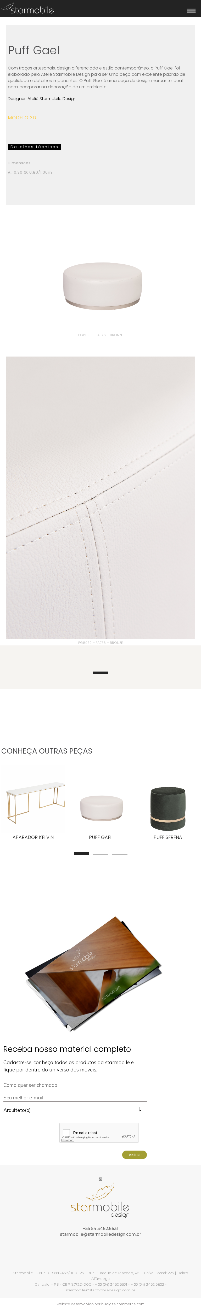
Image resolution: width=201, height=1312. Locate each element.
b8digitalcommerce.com (122, 1304)
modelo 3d (22, 117)
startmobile (27, 8)
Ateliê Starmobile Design (51, 99)
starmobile (54, 1201)
